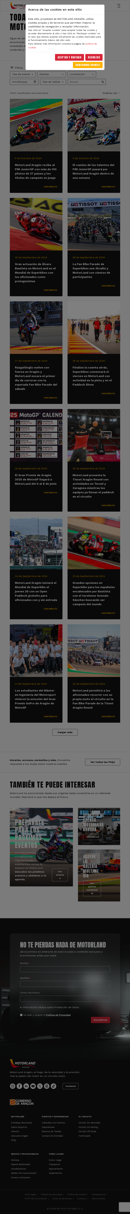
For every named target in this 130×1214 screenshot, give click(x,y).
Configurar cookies (88, 65)
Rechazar (94, 57)
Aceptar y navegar (69, 57)
